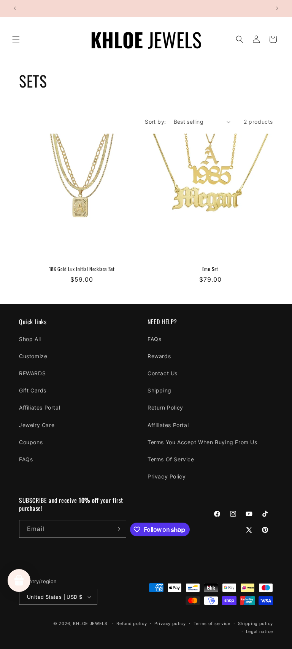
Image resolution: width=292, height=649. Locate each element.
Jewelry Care (36, 425)
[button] (16, 39)
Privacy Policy (167, 476)
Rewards (159, 356)
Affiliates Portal (39, 407)
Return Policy (165, 407)
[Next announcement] (277, 8)
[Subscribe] (117, 529)
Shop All (30, 339)
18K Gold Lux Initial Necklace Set (82, 269)
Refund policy (131, 623)
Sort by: (155, 121)
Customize (33, 356)
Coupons (31, 442)
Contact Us (163, 373)
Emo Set (210, 269)
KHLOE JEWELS (90, 623)
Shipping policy (255, 623)
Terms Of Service (171, 459)
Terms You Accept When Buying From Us (202, 442)
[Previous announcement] (14, 8)
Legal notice (259, 631)
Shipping (159, 390)
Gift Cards (32, 390)
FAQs (26, 459)
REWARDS (32, 373)
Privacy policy (170, 623)
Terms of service (212, 623)
